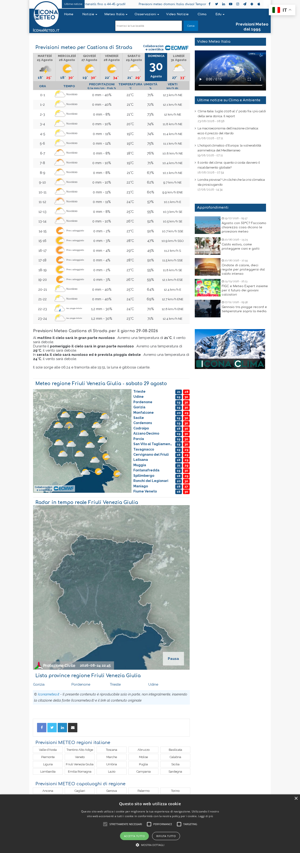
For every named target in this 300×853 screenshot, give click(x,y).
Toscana (111, 750)
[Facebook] (41, 727)
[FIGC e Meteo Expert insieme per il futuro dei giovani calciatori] (208, 288)
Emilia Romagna (79, 771)
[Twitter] (52, 727)
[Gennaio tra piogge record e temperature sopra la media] (208, 308)
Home (68, 14)
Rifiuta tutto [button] (166, 836)
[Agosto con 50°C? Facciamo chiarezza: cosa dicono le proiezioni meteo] (208, 225)
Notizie (88, 14)
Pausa (173, 659)
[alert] (150, 823)
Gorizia (39, 684)
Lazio (111, 771)
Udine (153, 684)
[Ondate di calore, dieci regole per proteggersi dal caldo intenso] (208, 267)
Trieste (115, 684)
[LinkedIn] (62, 727)
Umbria (111, 764)
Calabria (175, 757)
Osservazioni (145, 14)
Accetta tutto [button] (134, 836)
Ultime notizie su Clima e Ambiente (228, 100)
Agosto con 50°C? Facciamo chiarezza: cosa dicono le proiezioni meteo (244, 227)
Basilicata (175, 750)
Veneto (80, 757)
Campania (143, 771)
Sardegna (175, 771)
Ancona (47, 791)
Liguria (48, 764)
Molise (143, 757)
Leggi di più (205, 816)
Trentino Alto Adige (80, 750)
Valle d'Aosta (48, 750)
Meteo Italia (114, 14)
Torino (175, 791)
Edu (218, 14)
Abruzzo (144, 750)
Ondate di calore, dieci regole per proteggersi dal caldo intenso (243, 269)
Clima (202, 14)
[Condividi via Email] (72, 727)
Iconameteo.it (48, 694)
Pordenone (80, 684)
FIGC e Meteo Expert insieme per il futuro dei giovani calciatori (245, 290)
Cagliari (80, 791)
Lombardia (48, 771)
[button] (150, 844)
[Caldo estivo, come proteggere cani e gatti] (208, 246)
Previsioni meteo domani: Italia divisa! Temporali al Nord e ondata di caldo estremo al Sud (170, 4)
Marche (111, 757)
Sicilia (175, 764)
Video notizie (177, 14)
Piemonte (48, 757)
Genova (111, 791)
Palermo (144, 791)
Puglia (143, 764)
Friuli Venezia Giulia (80, 764)
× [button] (296, 798)
